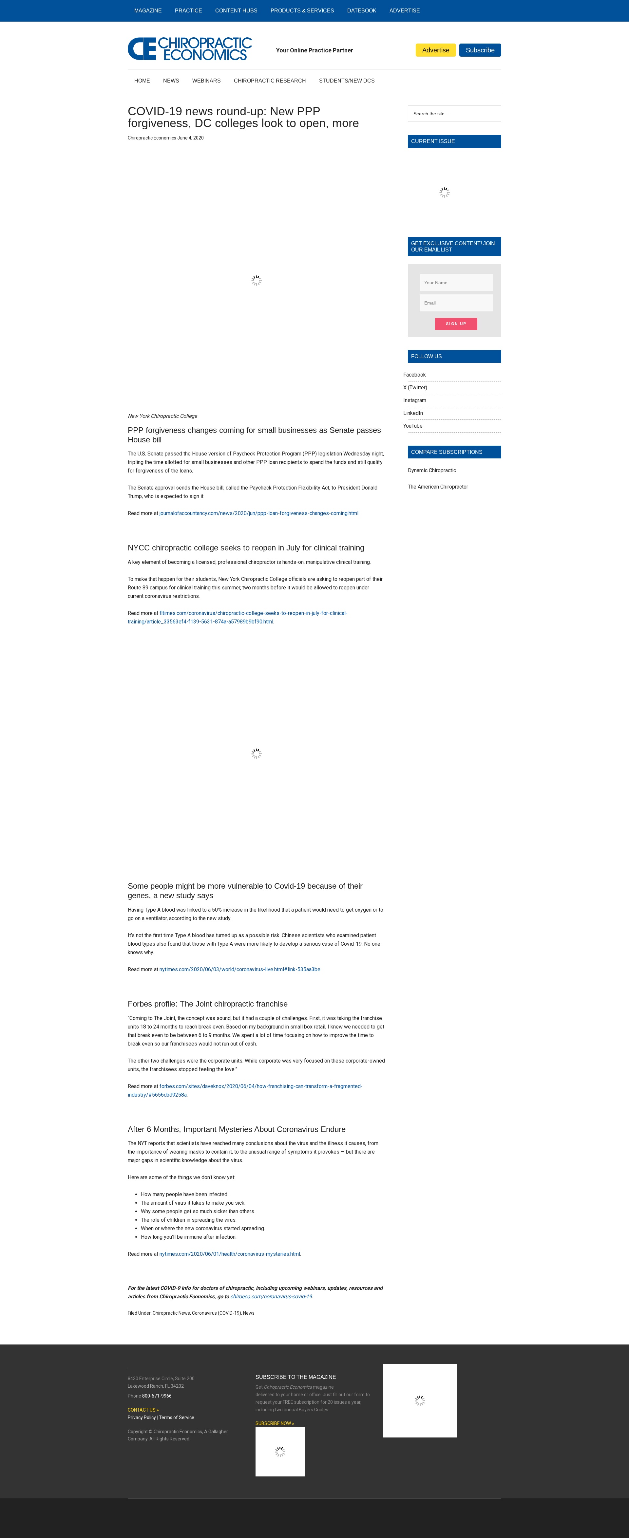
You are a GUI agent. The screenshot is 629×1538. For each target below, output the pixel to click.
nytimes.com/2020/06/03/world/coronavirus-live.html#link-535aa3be (240, 969)
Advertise (435, 50)
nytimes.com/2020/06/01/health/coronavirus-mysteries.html (230, 1254)
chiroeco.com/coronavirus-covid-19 (271, 1296)
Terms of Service (176, 1417)
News (249, 1313)
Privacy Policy (142, 1417)
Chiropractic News (171, 1313)
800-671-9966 (157, 1396)
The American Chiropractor (438, 487)
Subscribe (480, 50)
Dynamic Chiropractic (432, 470)
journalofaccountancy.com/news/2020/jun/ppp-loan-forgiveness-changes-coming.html (259, 513)
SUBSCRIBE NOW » (275, 1423)
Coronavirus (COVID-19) (216, 1313)
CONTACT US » (143, 1410)
